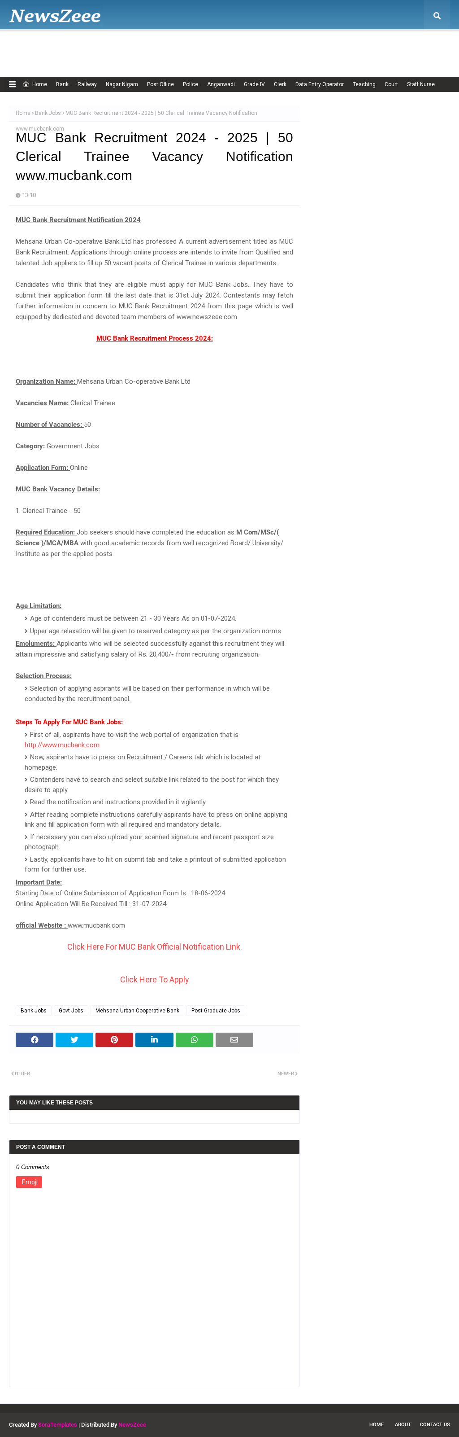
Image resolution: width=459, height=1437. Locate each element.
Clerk (280, 84)
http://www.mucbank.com (62, 745)
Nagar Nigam (122, 84)
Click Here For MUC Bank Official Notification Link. (154, 946)
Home (39, 84)
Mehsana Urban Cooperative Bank (137, 1011)
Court (391, 84)
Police (190, 84)
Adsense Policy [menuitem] (126, 47)
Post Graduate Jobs (215, 1011)
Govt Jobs (71, 1011)
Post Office (160, 84)
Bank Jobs (48, 113)
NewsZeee (132, 1424)
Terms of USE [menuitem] (330, 47)
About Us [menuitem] (78, 47)
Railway (87, 84)
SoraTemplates (57, 1424)
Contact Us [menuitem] (377, 47)
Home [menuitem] (34, 47)
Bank (62, 84)
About (403, 1425)
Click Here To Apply (154, 979)
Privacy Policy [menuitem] (278, 47)
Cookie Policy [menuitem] (181, 47)
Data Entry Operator (319, 84)
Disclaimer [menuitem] (229, 47)
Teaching (364, 84)
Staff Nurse (421, 84)
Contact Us (435, 1425)
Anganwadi (221, 84)
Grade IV (254, 84)
